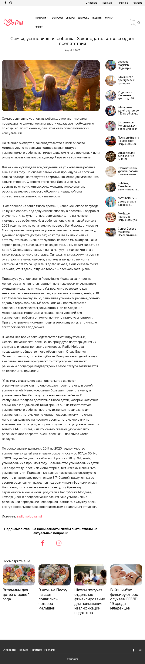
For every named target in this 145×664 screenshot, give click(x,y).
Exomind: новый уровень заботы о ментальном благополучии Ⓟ (128, 171)
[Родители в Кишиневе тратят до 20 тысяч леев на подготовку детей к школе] (110, 95)
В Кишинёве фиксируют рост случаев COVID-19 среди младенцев (125, 599)
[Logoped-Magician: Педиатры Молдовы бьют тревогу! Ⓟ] (110, 65)
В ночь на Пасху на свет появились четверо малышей (53, 599)
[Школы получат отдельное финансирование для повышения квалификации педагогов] (90, 574)
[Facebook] (5, 2)
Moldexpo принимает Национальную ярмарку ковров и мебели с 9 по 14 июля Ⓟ (128, 216)
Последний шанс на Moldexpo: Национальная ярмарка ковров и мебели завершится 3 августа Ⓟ (128, 141)
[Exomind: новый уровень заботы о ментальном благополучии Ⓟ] (110, 171)
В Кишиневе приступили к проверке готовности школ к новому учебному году (128, 80)
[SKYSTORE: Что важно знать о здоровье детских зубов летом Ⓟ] (110, 201)
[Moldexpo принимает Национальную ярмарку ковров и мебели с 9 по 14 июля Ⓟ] (110, 217)
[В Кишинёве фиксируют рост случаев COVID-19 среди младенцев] (126, 574)
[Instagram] (10, 2)
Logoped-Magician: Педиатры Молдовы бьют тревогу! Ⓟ (127, 65)
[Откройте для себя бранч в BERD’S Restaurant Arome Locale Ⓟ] (110, 156)
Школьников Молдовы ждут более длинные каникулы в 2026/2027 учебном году (127, 125)
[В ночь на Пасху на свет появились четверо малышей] (55, 574)
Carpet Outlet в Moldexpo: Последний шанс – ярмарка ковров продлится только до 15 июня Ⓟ (128, 232)
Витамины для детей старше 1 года (16, 595)
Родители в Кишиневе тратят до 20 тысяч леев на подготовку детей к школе (127, 95)
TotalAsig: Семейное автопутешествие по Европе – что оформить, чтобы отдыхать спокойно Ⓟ (129, 186)
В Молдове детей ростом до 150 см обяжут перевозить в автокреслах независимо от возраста (128, 110)
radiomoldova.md (29, 516)
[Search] (139, 22)
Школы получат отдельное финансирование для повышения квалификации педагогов (89, 601)
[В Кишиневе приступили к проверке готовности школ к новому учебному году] (110, 80)
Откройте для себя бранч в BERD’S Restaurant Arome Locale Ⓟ (128, 156)
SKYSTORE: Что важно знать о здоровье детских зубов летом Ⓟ (127, 201)
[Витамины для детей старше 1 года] (19, 574)
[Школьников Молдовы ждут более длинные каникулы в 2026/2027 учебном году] (110, 126)
